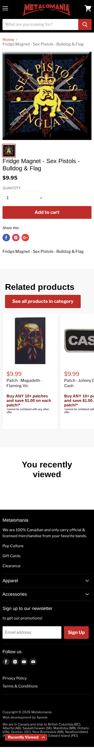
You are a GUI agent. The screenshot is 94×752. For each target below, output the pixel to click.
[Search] (84, 24)
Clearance (12, 566)
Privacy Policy (15, 678)
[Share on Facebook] (6, 237)
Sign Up (76, 632)
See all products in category (42, 301)
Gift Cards (12, 556)
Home (8, 40)
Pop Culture (13, 546)
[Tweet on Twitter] (16, 237)
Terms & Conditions (20, 686)
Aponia (42, 717)
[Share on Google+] (25, 237)
